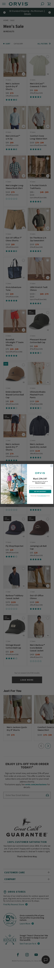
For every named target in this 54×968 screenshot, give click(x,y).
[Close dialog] (51, 466)
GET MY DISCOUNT (40, 491)
